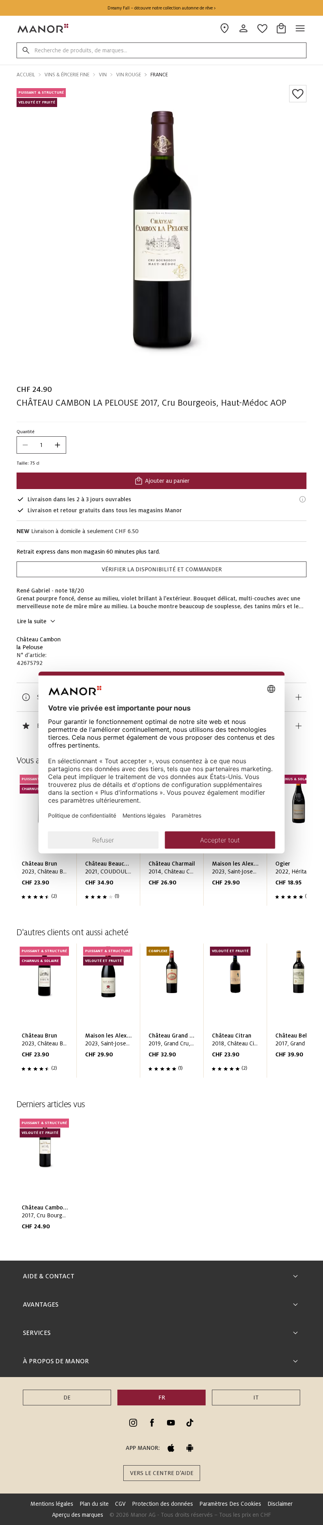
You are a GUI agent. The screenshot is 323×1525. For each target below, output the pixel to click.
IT (256, 1397)
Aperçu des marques (77, 1515)
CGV (120, 1504)
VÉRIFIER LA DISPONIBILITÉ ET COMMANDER (162, 569)
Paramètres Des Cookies (230, 1504)
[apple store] (171, 1448)
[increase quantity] (57, 445)
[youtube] (171, 1423)
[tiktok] (190, 1423)
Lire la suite (31, 621)
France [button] (159, 75)
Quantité (26, 431)
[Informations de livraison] (302, 499)
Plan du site (94, 1504)
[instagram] (133, 1423)
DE (67, 1397)
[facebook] (152, 1423)
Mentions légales (51, 1504)
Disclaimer (280, 1504)
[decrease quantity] (25, 445)
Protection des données (162, 1504)
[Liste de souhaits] (297, 93)
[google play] (190, 1448)
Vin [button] (103, 75)
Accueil (26, 75)
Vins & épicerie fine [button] (67, 75)
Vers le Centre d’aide (161, 1473)
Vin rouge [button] (128, 75)
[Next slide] (278, 1014)
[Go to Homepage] (43, 28)
